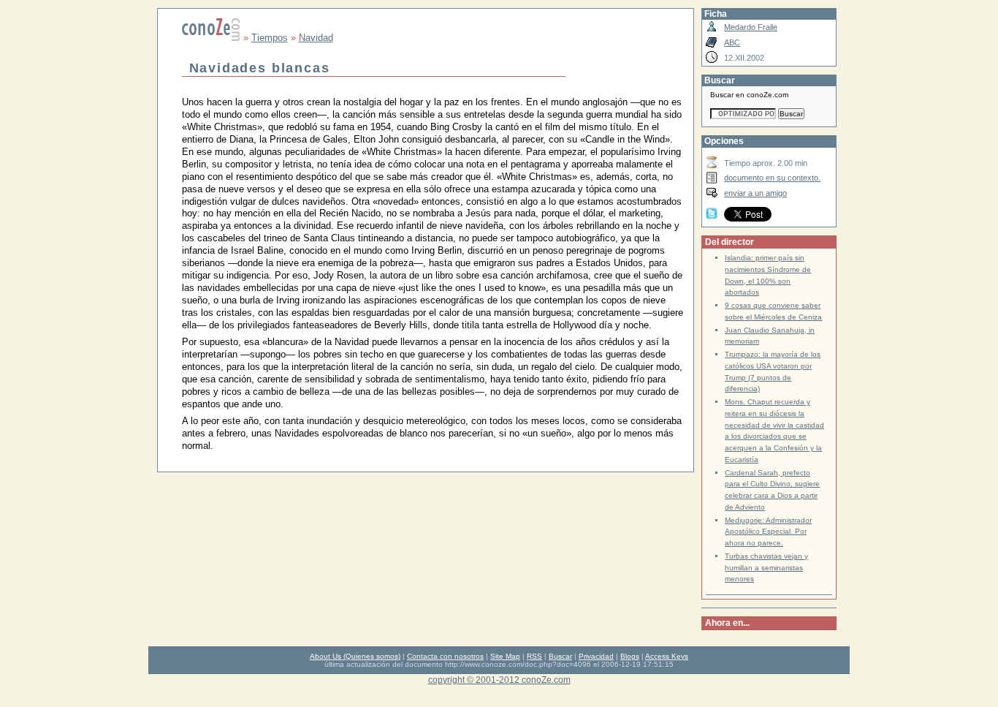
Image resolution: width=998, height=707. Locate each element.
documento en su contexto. (772, 177)
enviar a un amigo (755, 193)
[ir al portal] (211, 37)
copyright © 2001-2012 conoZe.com (499, 679)
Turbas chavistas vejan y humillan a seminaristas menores (766, 567)
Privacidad (596, 656)
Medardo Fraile (750, 27)
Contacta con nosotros (445, 656)
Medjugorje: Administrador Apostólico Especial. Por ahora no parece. (768, 532)
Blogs (629, 656)
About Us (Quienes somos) (355, 656)
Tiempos (269, 37)
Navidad (316, 37)
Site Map (505, 656)
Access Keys (666, 656)
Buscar (560, 656)
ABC (732, 42)
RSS (534, 656)
